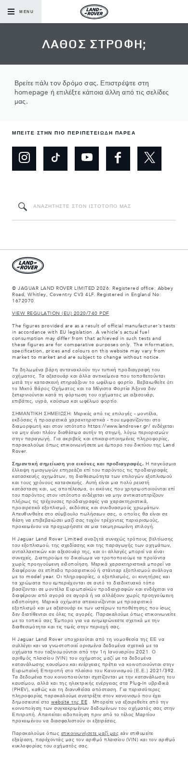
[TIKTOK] (55, 159)
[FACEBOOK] (118, 159)
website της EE (69, 702)
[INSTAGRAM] (24, 159)
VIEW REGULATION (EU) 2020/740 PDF (60, 313)
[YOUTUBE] (87, 159)
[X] (149, 159)
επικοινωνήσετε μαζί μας (90, 733)
